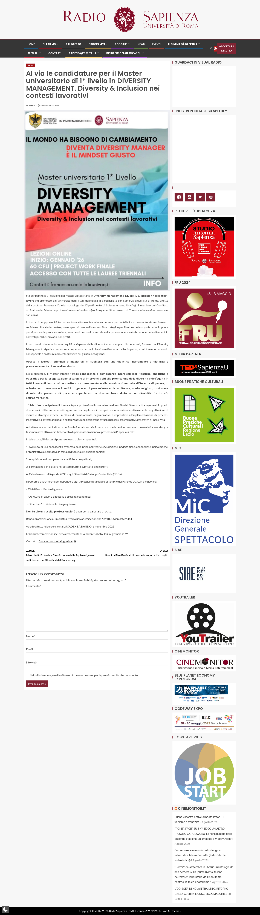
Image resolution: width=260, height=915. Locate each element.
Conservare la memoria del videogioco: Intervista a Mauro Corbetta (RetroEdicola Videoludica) (200, 855)
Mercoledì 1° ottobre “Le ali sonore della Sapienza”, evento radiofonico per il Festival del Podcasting (61, 555)
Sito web (31, 662)
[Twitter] (201, 197)
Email (30, 649)
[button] (5, 909)
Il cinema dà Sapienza (182, 44)
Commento (33, 586)
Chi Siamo (49, 44)
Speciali (32, 53)
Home (31, 44)
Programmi (97, 44)
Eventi (156, 44)
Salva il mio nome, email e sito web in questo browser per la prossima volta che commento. (84, 675)
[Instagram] (190, 197)
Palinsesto (73, 44)
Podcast (121, 44)
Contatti (54, 53)
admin (32, 105)
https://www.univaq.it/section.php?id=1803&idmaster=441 (96, 518)
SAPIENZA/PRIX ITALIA (82, 53)
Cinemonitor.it (192, 808)
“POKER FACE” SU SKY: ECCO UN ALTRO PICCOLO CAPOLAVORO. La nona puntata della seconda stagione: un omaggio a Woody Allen (203, 833)
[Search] (211, 48)
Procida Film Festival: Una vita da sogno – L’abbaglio (136, 553)
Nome (30, 636)
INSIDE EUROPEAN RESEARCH (123, 53)
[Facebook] (180, 197)
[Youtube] (211, 197)
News (141, 44)
